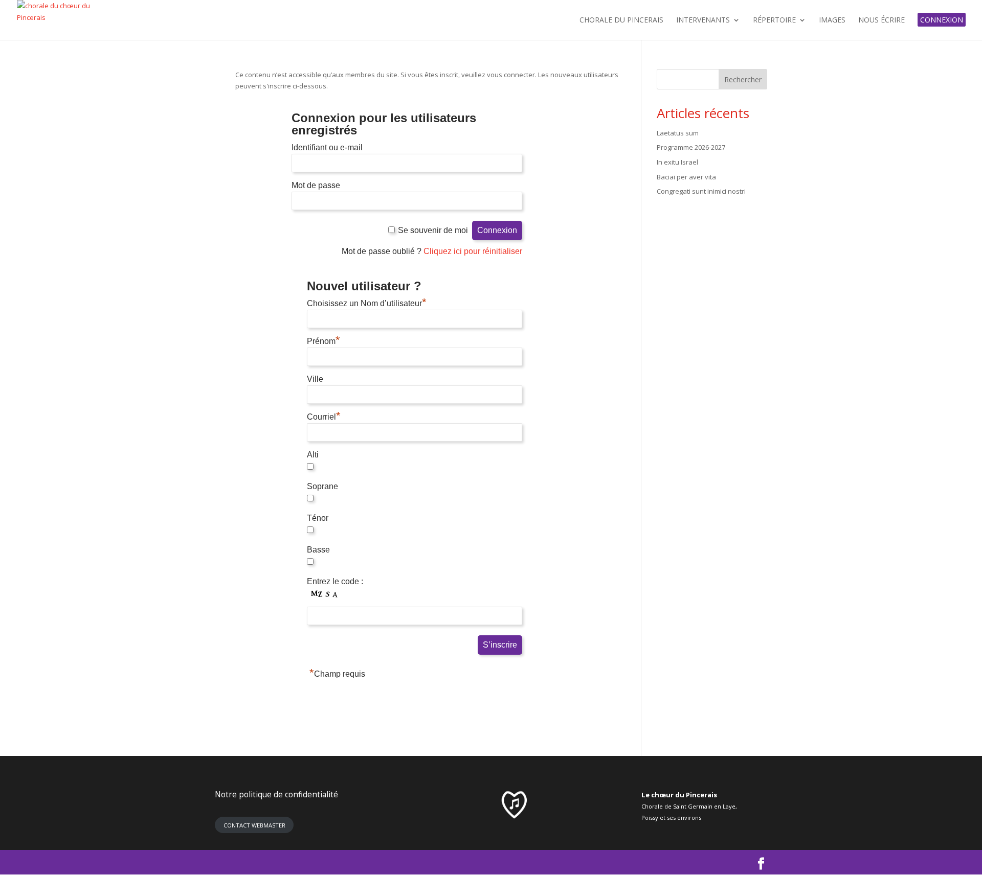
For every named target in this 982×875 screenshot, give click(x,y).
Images (832, 20)
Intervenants (703, 20)
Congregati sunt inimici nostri (701, 191)
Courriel (324, 416)
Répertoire (774, 20)
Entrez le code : (335, 581)
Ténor (317, 518)
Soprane (322, 486)
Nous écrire (881, 20)
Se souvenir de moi (433, 230)
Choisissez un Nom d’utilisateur (367, 303)
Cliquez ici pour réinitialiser (472, 251)
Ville (315, 379)
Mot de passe (316, 185)
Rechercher (743, 79)
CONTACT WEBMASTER (254, 825)
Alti (313, 454)
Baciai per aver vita (686, 176)
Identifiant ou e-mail (327, 147)
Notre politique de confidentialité (276, 794)
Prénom (323, 341)
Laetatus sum (678, 132)
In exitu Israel (677, 162)
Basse (318, 549)
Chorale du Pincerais (621, 20)
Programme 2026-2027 (691, 147)
